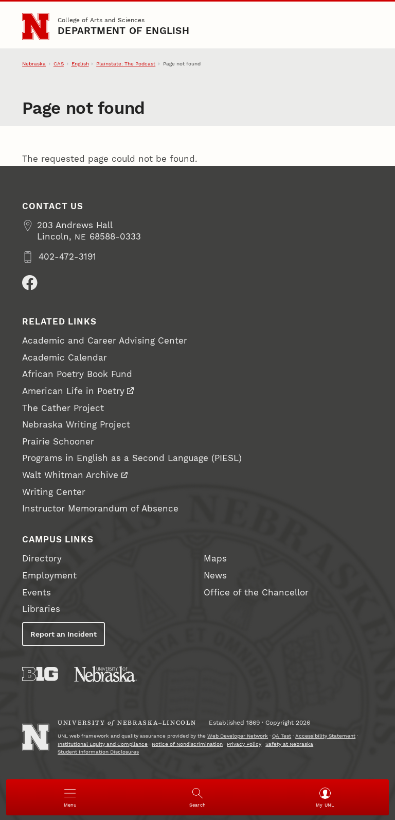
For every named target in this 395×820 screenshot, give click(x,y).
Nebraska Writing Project (76, 425)
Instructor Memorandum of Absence (100, 509)
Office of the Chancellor (256, 592)
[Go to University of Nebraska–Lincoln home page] (35, 26)
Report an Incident (63, 634)
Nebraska (34, 63)
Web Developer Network (237, 735)
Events (36, 592)
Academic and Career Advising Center (104, 341)
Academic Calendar (64, 358)
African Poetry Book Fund (77, 374)
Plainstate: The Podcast (125, 63)
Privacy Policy (244, 744)
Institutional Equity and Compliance (103, 744)
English (80, 63)
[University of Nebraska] (105, 674)
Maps (215, 558)
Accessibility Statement (325, 735)
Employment (49, 575)
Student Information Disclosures (98, 751)
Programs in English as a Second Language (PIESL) (132, 458)
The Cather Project (63, 408)
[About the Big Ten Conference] (40, 674)
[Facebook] (30, 283)
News (215, 575)
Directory (42, 558)
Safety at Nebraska (289, 744)
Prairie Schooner (58, 442)
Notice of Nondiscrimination (187, 744)
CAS (58, 63)
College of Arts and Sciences (101, 20)
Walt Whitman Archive (70, 475)
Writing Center (53, 492)
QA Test (281, 735)
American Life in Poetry (73, 391)
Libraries (41, 609)
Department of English (123, 31)
